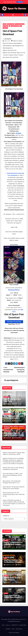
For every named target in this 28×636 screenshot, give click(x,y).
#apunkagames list (17, 45)
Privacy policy (19, 628)
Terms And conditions (14, 632)
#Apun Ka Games (8, 43)
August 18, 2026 (10, 547)
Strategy (5, 27)
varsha (19, 547)
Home (3, 625)
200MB (4, 24)
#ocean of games (8, 55)
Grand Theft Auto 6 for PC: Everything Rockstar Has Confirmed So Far (13, 494)
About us (8, 625)
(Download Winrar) (14, 290)
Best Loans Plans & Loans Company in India (13, 434)
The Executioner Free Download (8, 369)
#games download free (9, 50)
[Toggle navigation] (13, 15)
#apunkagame (18, 43)
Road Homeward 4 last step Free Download (19, 369)
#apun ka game (17, 41)
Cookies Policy (22, 625)
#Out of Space (18, 55)
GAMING (6, 540)
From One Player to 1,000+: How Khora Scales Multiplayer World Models (12, 475)
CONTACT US (15, 625)
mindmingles (17, 403)
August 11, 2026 (10, 582)
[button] (22, 15)
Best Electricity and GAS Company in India (13, 417)
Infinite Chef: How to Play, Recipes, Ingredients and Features (14, 580)
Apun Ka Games (10, 24)
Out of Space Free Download (14, 321)
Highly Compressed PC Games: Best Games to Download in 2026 (13, 544)
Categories (6, 515)
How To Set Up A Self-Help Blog (12, 400)
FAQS (13, 628)
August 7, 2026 (9, 600)
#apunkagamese (7, 48)
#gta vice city (21, 52)
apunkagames (7, 38)
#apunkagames (7, 45)
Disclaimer (8, 628)
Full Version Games (19, 24)
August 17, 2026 (10, 564)
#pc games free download (10, 57)
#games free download (9, 52)
